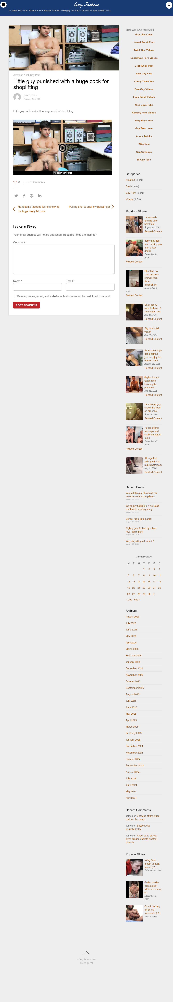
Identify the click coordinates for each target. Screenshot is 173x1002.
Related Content (153, 231)
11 (159, 575)
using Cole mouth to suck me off (151, 863)
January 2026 (133, 662)
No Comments (36, 182)
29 (144, 594)
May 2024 (131, 791)
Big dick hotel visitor (151, 329)
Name (17, 281)
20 (133, 587)
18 (159, 581)
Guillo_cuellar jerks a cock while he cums (152, 887)
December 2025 (134, 668)
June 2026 (131, 629)
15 (144, 581)
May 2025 (131, 713)
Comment (20, 242)
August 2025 (132, 694)
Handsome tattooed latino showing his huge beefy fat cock (38, 209)
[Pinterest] (32, 196)
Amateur (17, 75)
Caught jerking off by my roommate (152, 909)
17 (154, 581)
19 (128, 587)
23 (149, 587)
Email (70, 281)
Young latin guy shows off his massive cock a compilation (141, 494)
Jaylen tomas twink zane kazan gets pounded (151, 382)
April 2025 (131, 720)
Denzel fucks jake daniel (139, 518)
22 (144, 587)
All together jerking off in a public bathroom (153, 461)
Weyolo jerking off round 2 (140, 541)
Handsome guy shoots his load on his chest (152, 407)
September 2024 (135, 765)
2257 (90, 963)
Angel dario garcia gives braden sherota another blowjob (141, 839)
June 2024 (131, 785)
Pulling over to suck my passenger (88, 207)
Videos (129, 199)
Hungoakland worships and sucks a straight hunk (152, 432)
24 (154, 587)
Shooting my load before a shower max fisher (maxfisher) (151, 277)
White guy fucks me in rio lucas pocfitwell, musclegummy (142, 507)
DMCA (83, 963)
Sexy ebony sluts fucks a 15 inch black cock (152, 308)
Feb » (137, 599)
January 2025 (133, 739)
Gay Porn (35, 75)
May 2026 (131, 636)
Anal (26, 75)
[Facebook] (25, 196)
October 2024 (133, 759)
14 (139, 581)
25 (159, 587)
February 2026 (134, 655)
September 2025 (135, 687)
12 (128, 581)
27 (133, 594)
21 (139, 587)
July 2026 (131, 623)
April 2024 (131, 797)
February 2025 (134, 733)
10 (154, 575)
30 (149, 594)
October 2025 (133, 681)
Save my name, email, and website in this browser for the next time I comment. (63, 296)
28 (139, 594)
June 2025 (131, 707)
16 (149, 581)
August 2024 (132, 772)
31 (154, 594)
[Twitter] (17, 196)
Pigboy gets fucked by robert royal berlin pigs (141, 529)
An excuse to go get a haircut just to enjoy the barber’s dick (153, 355)
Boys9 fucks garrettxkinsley (138, 827)
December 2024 (134, 746)
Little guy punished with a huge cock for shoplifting (61, 84)
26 (128, 594)
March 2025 (132, 726)
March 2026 (132, 649)
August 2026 (132, 616)
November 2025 (134, 674)
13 (133, 581)
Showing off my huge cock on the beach (142, 817)
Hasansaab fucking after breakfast (151, 220)
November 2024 (134, 752)
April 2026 (131, 642)
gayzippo (29, 95)
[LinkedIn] (40, 196)
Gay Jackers (85, 959)
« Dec (129, 599)
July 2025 (131, 700)
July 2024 (131, 778)
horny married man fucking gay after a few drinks (153, 245)
